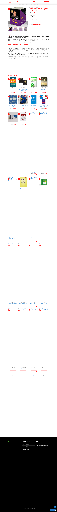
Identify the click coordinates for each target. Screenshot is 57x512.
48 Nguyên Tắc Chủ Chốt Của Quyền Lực (13, 303)
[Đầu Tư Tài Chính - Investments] (13, 337)
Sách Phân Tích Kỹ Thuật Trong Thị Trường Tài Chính (33, 88)
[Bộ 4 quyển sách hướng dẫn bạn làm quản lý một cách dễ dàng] (13, 117)
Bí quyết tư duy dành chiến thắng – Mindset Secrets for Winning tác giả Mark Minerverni (44, 89)
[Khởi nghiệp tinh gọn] (33, 99)
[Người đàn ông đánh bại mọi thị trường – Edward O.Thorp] (33, 337)
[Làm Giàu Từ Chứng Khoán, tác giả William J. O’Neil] (44, 182)
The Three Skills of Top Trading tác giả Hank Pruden (34, 172)
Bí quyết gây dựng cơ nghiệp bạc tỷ (23, 106)
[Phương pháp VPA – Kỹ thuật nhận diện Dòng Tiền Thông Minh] (44, 337)
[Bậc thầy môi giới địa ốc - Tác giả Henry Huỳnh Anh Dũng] (23, 337)
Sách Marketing (25, 4)
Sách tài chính (21, 4)
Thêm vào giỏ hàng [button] (13, 92)
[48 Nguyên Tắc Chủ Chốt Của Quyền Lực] (13, 272)
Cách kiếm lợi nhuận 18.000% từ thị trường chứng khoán (23, 188)
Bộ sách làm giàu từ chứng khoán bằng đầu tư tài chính (44, 172)
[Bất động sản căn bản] (44, 272)
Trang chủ (30, 7)
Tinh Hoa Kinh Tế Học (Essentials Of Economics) (13, 88)
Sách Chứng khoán (35, 4)
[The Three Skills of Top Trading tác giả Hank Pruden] (33, 141)
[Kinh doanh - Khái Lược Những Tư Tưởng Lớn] (13, 99)
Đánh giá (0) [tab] (12, 34)
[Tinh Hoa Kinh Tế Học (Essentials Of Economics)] (13, 82)
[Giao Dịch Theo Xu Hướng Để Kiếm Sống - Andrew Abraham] (33, 272)
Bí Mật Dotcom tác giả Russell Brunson (23, 303)
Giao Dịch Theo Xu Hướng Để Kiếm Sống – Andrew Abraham (33, 303)
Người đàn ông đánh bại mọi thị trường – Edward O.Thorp (33, 368)
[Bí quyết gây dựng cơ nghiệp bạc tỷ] (23, 99)
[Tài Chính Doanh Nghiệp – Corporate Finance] (33, 206)
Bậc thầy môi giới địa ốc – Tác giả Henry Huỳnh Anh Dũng (23, 368)
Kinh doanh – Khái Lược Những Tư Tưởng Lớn (13, 106)
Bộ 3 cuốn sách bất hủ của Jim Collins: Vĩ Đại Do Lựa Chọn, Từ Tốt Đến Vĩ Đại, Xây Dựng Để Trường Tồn (44, 106)
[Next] (26, 17)
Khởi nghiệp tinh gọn (33, 105)
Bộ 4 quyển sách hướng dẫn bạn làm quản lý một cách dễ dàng (13, 123)
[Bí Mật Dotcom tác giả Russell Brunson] (23, 272)
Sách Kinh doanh (35, 7)
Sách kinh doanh (30, 4)
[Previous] (9, 17)
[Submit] (34, 1)
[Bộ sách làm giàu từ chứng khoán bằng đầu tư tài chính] (44, 141)
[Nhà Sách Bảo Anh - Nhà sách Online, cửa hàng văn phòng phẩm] (12, 1)
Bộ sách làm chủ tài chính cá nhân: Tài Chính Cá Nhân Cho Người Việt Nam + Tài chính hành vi (13, 238)
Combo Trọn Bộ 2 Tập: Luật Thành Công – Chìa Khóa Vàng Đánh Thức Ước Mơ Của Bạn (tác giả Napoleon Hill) (23, 89)
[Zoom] (9, 25)
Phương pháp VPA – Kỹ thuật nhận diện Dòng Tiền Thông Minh (44, 368)
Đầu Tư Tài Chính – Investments (13, 368)
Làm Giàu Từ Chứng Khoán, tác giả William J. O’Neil (44, 188)
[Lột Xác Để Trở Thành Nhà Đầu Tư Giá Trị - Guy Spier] (23, 117)
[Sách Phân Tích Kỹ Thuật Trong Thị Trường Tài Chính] (33, 82)
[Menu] (17, 1)
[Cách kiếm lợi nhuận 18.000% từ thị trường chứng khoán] (23, 182)
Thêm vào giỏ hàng (37, 24)
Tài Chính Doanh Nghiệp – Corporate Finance (33, 237)
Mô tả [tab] (9, 34)
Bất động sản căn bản (44, 303)
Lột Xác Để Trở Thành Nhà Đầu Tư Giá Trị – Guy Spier (23, 123)
